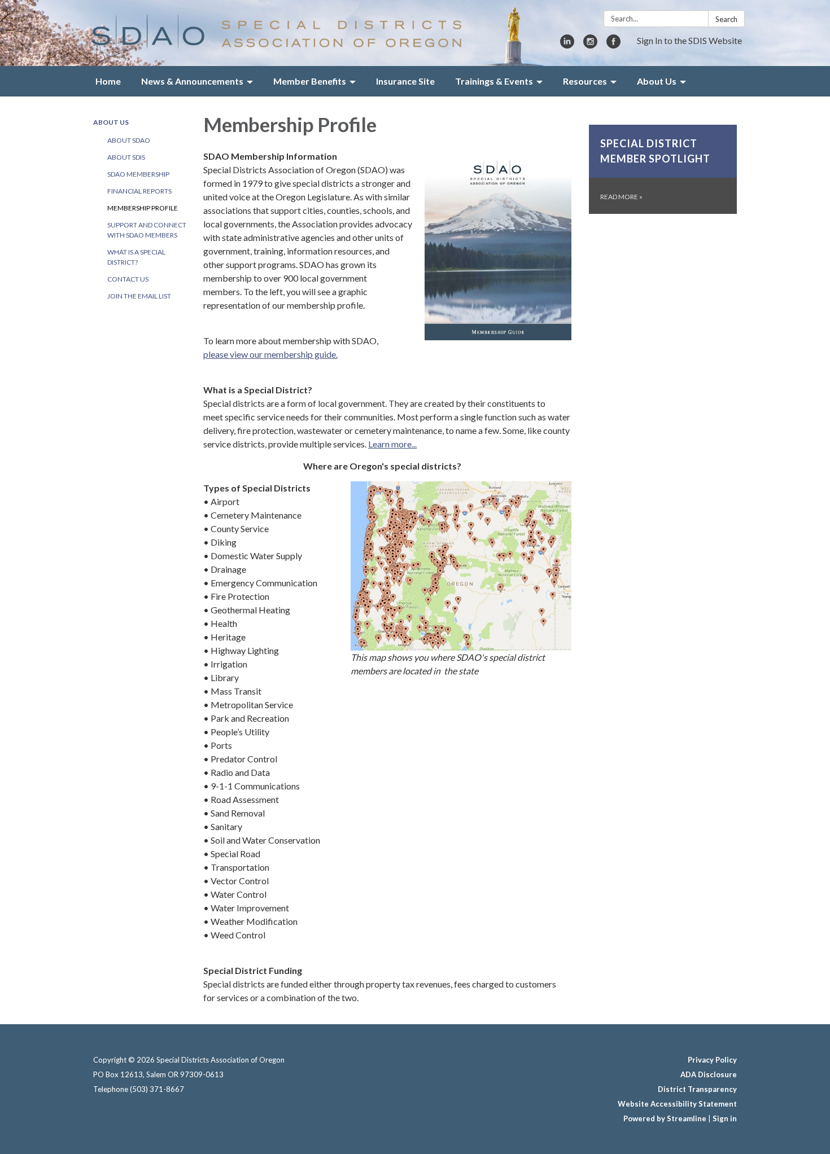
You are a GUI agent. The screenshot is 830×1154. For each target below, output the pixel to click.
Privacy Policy (712, 1059)
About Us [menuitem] (656, 81)
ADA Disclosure (708, 1074)
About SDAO (128, 140)
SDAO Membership (138, 174)
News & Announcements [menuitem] (192, 81)
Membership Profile (142, 208)
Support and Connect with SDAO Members (146, 230)
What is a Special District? (136, 257)
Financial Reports (139, 191)
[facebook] (613, 45)
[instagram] (590, 45)
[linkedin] (567, 45)
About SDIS (126, 157)
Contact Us (127, 279)
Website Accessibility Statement (677, 1103)
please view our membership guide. (270, 354)
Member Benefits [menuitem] (309, 81)
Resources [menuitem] (585, 81)
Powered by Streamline (664, 1118)
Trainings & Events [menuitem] (494, 81)
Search (726, 19)
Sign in (725, 1118)
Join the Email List (139, 296)
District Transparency (697, 1089)
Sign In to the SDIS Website (689, 40)
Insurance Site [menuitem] (405, 81)
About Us (111, 122)
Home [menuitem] (108, 81)
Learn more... (392, 443)
